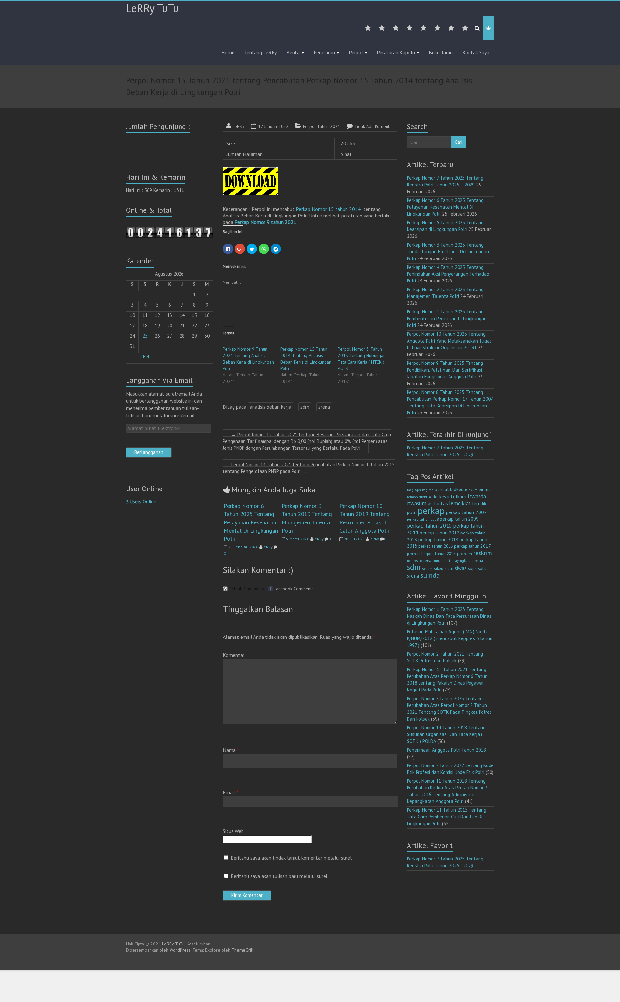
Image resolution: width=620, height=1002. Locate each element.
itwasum (416, 503)
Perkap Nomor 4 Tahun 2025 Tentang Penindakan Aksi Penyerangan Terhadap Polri (448, 274)
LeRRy (238, 126)
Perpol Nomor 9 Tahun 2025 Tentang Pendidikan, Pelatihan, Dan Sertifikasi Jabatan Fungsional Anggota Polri (445, 370)
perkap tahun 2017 (472, 546)
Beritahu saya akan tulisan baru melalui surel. (279, 876)
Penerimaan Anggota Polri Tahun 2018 (446, 750)
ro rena (425, 560)
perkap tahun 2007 (466, 512)
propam (464, 553)
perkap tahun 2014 (438, 539)
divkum (425, 496)
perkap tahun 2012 (439, 533)
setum (427, 568)
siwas (461, 568)
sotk (482, 568)
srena (324, 407)
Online (141, 502)
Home (227, 52)
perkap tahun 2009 (459, 519)
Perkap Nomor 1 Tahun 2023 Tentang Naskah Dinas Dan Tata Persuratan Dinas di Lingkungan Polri (449, 616)
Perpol (356, 52)
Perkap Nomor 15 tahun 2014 (328, 209)
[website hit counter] (169, 230)
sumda (430, 575)
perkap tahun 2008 (423, 519)
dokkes (439, 497)
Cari (458, 142)
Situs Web (233, 831)
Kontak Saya (475, 52)
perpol (413, 553)
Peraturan (324, 52)
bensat (442, 489)
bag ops (414, 489)
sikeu (438, 568)
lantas (441, 503)
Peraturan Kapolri (396, 52)
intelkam (456, 496)
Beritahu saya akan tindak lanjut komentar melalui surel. (292, 857)
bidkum (471, 490)
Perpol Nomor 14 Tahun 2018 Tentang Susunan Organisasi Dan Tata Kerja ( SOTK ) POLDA (446, 734)
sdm (304, 407)
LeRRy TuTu (152, 8)
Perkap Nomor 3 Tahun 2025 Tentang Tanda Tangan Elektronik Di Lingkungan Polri (448, 251)
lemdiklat (460, 503)
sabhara (477, 560)
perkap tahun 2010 (429, 525)
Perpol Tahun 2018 (438, 553)
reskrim (482, 553)
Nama (231, 750)
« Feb (145, 356)
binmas (486, 489)
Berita (293, 52)
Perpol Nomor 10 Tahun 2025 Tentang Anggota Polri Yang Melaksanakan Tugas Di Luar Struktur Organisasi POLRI (449, 341)
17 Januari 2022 (273, 126)
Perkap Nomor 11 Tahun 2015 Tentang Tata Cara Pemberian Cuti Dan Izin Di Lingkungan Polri (446, 817)
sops (472, 568)
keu (430, 504)
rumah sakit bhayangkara (451, 560)
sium (449, 568)
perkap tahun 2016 (435, 546)
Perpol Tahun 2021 (321, 126)
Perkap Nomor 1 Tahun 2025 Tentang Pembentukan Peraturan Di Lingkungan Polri (447, 318)
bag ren (427, 490)
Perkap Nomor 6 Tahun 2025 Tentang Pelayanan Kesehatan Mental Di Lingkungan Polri (251, 522)
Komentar (233, 655)
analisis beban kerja (270, 407)
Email (230, 792)
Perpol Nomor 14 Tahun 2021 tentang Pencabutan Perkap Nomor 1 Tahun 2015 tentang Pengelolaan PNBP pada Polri (309, 467)
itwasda (477, 496)
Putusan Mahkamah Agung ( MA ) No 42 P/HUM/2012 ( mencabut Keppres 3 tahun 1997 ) (449, 638)
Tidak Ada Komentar (373, 126)
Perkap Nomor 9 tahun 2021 (265, 222)
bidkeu (457, 489)
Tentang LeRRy (260, 52)
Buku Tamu (441, 52)
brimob (412, 497)
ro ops (412, 560)
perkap (431, 510)
